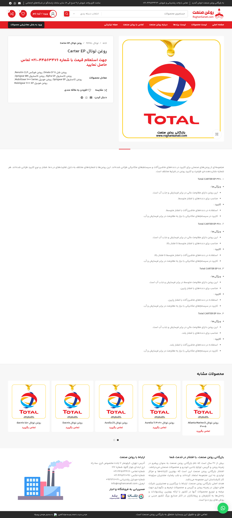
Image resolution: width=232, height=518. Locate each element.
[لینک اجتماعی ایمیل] (19, 3)
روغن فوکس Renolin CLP (28, 73)
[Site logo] (208, 14)
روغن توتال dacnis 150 (29, 423)
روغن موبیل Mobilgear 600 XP (30, 83)
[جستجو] (66, 14)
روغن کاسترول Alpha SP (59, 76)
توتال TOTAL (92, 43)
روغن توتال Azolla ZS (116, 423)
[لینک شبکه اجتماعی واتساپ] (15, 3)
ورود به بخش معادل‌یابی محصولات (26, 25)
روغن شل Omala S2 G (55, 73)
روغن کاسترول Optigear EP (67, 80)
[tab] (124, 154)
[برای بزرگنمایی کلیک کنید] (216, 134)
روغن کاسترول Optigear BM (30, 76)
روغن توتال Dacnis (72, 423)
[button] (223, 508)
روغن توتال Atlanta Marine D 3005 (203, 425)
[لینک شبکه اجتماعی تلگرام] (10, 3)
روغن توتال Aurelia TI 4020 (159, 423)
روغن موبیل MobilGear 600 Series (33, 80)
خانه (104, 43)
